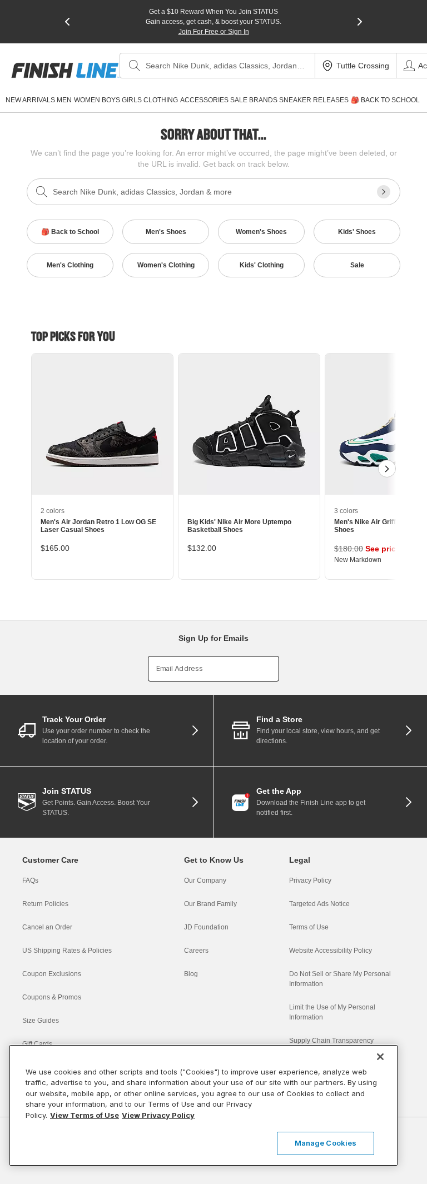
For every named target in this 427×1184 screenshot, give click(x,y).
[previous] (67, 21)
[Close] (380, 1056)
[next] (359, 21)
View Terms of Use (84, 1115)
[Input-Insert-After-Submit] (383, 191)
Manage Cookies (326, 1142)
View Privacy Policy (158, 1115)
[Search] (134, 65)
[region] (203, 1105)
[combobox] (217, 65)
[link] (65, 70)
